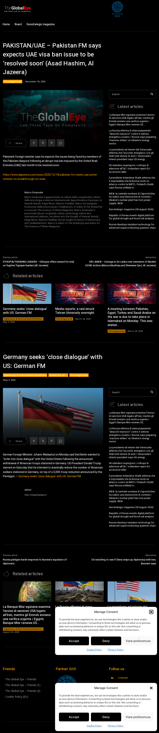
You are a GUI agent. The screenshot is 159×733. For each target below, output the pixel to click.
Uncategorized (12, 81)
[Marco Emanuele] (12, 209)
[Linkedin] (112, 678)
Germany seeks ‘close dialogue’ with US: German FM (25, 311)
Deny (106, 717)
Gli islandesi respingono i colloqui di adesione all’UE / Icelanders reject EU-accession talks (130, 169)
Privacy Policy (116, 725)
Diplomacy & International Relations (23, 318)
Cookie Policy (94, 725)
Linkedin (123, 677)
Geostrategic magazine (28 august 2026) (131, 209)
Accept (74, 717)
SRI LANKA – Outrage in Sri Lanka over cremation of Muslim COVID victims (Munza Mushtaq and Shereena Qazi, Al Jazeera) (120, 263)
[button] (151, 688)
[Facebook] (34, 143)
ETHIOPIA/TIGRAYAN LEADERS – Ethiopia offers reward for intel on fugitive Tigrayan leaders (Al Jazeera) (38, 263)
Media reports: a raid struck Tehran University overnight (74, 311)
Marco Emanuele (33, 192)
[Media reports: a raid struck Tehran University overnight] (79, 294)
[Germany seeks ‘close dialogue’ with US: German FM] (27, 294)
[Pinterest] (51, 143)
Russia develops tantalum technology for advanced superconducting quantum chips (132, 226)
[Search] (152, 94)
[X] (43, 143)
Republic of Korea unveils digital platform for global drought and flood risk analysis (131, 217)
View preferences (138, 717)
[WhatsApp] (60, 143)
